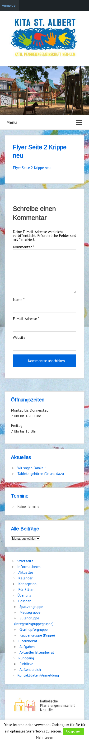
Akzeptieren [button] (73, 731)
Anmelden (9, 5)
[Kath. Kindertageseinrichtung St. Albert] (44, 38)
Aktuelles (25, 572)
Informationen (29, 566)
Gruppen (24, 600)
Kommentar (23, 247)
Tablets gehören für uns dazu (40, 473)
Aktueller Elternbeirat (36, 652)
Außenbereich (30, 669)
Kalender (25, 578)
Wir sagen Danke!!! (31, 467)
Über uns (24, 595)
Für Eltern (26, 589)
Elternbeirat (27, 640)
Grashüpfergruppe (33, 629)
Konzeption (27, 583)
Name (19, 299)
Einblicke (26, 663)
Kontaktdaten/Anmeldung (38, 675)
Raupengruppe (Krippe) (37, 635)
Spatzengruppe (31, 606)
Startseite (25, 560)
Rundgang (26, 658)
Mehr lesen (44, 737)
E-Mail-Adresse (26, 318)
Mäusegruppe (30, 612)
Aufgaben (27, 646)
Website (19, 337)
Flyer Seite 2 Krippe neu (32, 167)
